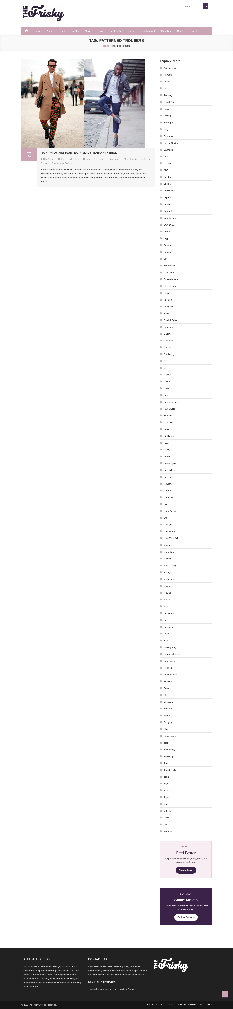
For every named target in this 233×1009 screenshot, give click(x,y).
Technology (169, 749)
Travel (193, 31)
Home (38, 31)
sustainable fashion (62, 163)
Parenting (166, 31)
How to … (169, 477)
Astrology (168, 95)
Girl (165, 368)
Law (166, 504)
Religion (168, 681)
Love (100, 31)
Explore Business (186, 917)
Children (168, 184)
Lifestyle (168, 524)
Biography (169, 122)
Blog (166, 129)
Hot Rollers (169, 470)
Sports (167, 715)
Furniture (168, 327)
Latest (171, 1004)
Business (168, 136)
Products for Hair (172, 654)
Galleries (168, 334)
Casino (167, 163)
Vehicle (167, 811)
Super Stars (170, 736)
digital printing (114, 159)
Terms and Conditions (187, 1004)
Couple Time (170, 218)
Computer (169, 211)
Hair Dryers (169, 408)
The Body (168, 756)
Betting (167, 115)
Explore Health (186, 870)
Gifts (166, 361)
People (167, 633)
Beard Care (169, 102)
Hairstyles (169, 422)
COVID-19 (169, 224)
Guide (167, 381)
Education (169, 272)
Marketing (169, 552)
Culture (167, 245)
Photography (170, 647)
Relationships (116, 31)
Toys (166, 783)
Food (166, 313)
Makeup (168, 545)
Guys (166, 388)
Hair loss (168, 415)
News (49, 31)
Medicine (168, 558)
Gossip (167, 374)
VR (165, 824)
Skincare (168, 708)
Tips (166, 763)
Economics (169, 265)
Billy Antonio (49, 159)
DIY (165, 259)
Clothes (167, 204)
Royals (180, 31)
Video (166, 817)
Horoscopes (170, 463)
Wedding (168, 831)
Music (167, 599)
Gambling (168, 340)
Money (167, 572)
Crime (167, 231)
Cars (166, 156)
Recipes (168, 667)
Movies (88, 31)
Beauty (167, 109)
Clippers (168, 197)
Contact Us (161, 1004)
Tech (166, 742)
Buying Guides (171, 143)
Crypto (167, 238)
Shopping (168, 702)
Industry (168, 483)
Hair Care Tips (171, 402)
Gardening (169, 354)
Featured (168, 306)
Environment (170, 286)
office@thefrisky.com (105, 982)
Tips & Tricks (170, 770)
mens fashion (131, 159)
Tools (166, 777)
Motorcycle (169, 579)
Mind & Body (170, 565)
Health (62, 31)
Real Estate (169, 661)
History (167, 443)
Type (166, 797)
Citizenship (169, 190)
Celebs (75, 31)
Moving (167, 593)
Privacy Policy (206, 1004)
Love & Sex (169, 531)
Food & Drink (170, 320)
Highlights (169, 436)
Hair (166, 395)
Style (131, 31)
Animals (168, 75)
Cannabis (168, 150)
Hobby (167, 449)
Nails (166, 606)
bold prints (99, 159)
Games (167, 347)
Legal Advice (170, 511)
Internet (168, 490)
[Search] (205, 6)
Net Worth (169, 613)
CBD (166, 170)
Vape (166, 804)
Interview (168, 497)
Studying (168, 722)
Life (165, 518)
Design (167, 252)
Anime (167, 81)
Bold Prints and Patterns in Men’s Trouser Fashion (79, 153)
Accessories (170, 68)
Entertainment (148, 31)
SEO (166, 695)
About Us (149, 1004)
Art (165, 88)
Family (167, 293)
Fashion (75, 159)
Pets (166, 640)
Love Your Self (171, 538)
